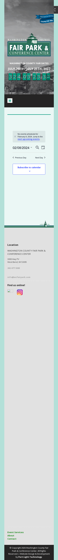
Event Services (15, 532)
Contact (11, 538)
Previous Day (20, 157)
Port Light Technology (30, 557)
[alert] (29, 136)
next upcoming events (29, 139)
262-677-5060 (13, 268)
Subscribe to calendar (29, 167)
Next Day (39, 157)
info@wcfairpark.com (18, 277)
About (10, 535)
